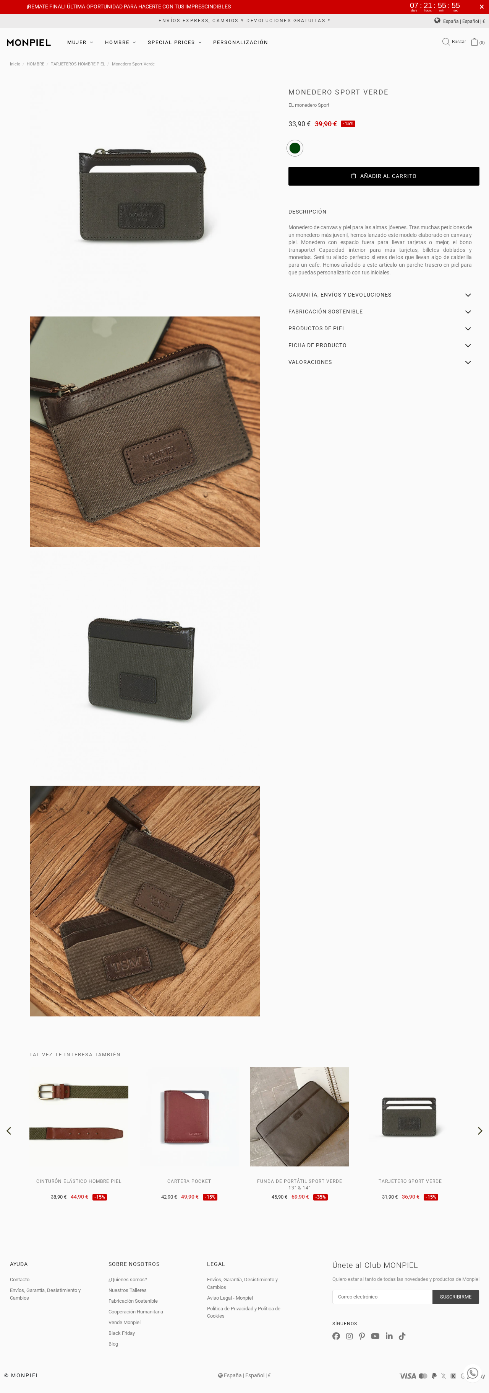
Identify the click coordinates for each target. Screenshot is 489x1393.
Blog (113, 1344)
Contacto (19, 1279)
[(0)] (474, 42)
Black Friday (121, 1333)
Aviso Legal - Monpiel (230, 1298)
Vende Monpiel (124, 1322)
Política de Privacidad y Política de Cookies (243, 1312)
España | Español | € (463, 21)
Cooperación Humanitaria (135, 1312)
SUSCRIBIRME (455, 1297)
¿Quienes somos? (127, 1279)
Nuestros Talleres (127, 1290)
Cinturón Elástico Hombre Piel (78, 1181)
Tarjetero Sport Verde (410, 1181)
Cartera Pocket (189, 1181)
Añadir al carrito (388, 176)
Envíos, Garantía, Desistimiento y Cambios (45, 1294)
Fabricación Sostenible (133, 1301)
